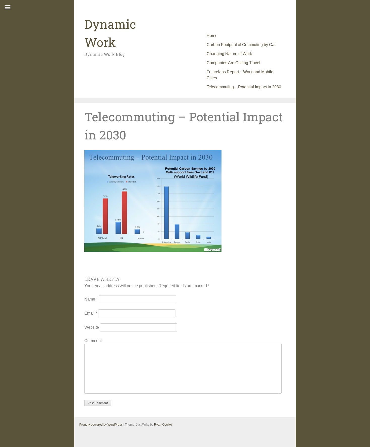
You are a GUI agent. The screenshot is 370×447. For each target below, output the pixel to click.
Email (90, 313)
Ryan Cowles (163, 424)
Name (91, 299)
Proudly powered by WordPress (101, 424)
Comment (93, 341)
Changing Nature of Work (229, 54)
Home (212, 35)
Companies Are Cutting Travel (233, 63)
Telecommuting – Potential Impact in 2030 (244, 87)
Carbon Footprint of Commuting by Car (241, 45)
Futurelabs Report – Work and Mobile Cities (240, 75)
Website (91, 327)
